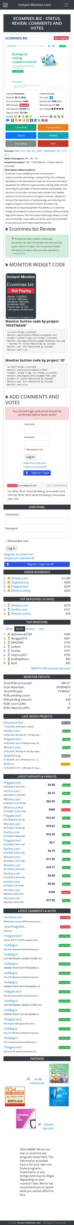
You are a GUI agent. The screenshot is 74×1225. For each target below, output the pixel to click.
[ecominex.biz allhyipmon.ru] (31, 120)
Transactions (53, 127)
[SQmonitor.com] (15, 1096)
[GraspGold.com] (59, 1096)
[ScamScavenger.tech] (37, 1106)
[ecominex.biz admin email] (7, 120)
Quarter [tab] (30, 628)
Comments (21, 127)
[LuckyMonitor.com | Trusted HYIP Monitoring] (59, 1073)
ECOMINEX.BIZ (16, 38)
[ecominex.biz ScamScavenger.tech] (20, 120)
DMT (39, 150)
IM (5, 154)
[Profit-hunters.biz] (37, 1081)
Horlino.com (19, 609)
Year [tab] (41, 628)
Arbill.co (9, 764)
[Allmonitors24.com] (24, 120)
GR (28, 150)
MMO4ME (49, 150)
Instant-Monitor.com (34, 4)
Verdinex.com (13, 917)
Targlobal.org (19, 582)
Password (29, 437)
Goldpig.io (11, 945)
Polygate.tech (20, 586)
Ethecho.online (21, 590)
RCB (53, 143)
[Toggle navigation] (66, 4)
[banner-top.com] (48, 1126)
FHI (23, 150)
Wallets (53, 135)
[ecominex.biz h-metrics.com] (16, 120)
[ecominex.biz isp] (12, 120)
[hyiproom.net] (26, 1118)
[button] (18, 253)
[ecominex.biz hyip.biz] (44, 120)
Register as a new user (34, 462)
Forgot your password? (35, 466)
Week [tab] (9, 628)
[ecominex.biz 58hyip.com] (35, 120)
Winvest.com (19, 578)
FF (64, 150)
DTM (16, 150)
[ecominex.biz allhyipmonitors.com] (39, 120)
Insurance (21, 143)
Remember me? (35, 449)
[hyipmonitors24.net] (27, 120)
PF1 (59, 150)
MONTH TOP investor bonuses (51, 668)
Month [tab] (20, 628)
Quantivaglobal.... (15, 926)
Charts (21, 135)
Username (29, 424)
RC (33, 150)
